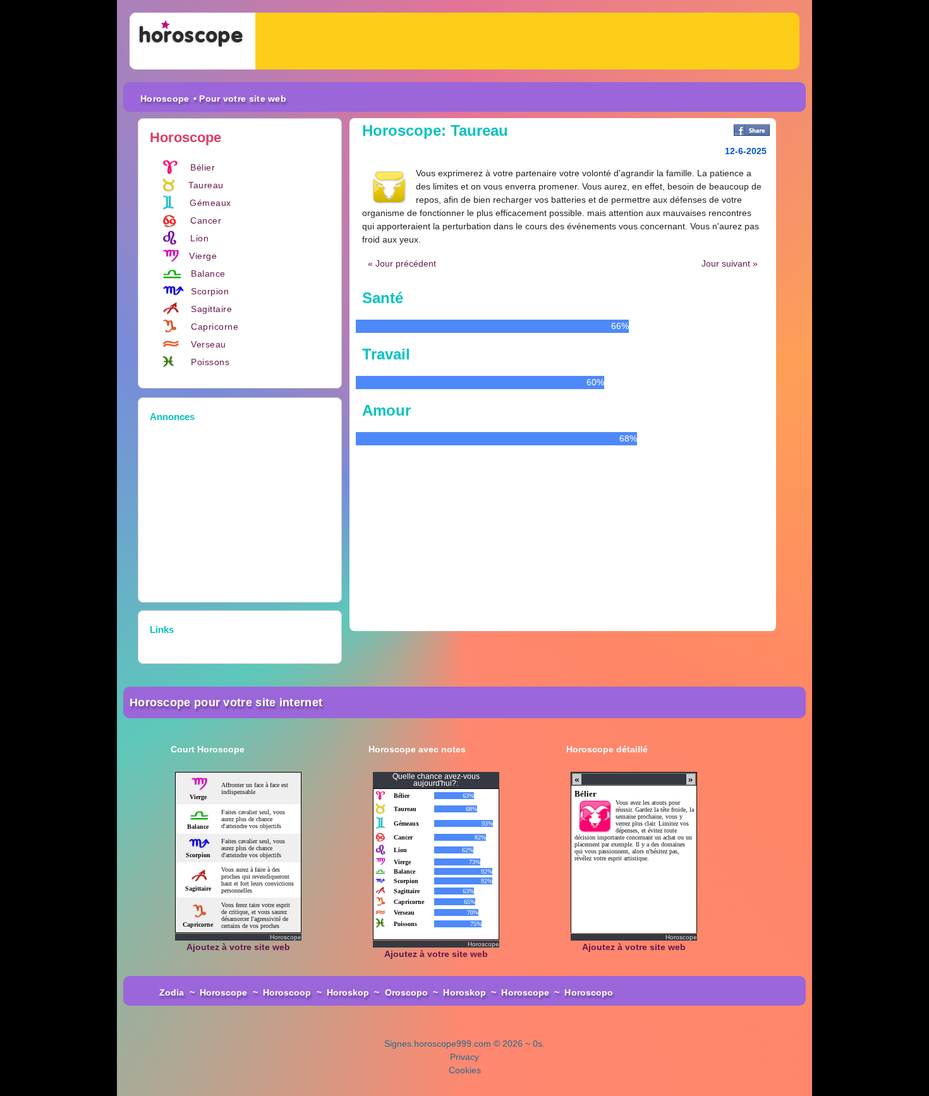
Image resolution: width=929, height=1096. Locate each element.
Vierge (203, 256)
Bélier (202, 167)
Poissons (210, 362)
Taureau (206, 185)
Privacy (464, 1057)
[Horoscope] (192, 41)
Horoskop (348, 992)
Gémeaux (210, 203)
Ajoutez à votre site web (238, 947)
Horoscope (165, 98)
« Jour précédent (402, 263)
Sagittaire (211, 309)
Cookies (465, 1070)
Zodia (172, 992)
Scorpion (210, 291)
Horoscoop (287, 992)
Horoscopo (588, 992)
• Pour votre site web (239, 98)
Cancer (205, 220)
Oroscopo (406, 992)
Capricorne (214, 327)
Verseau (208, 344)
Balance (208, 273)
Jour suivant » (729, 263)
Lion (199, 238)
